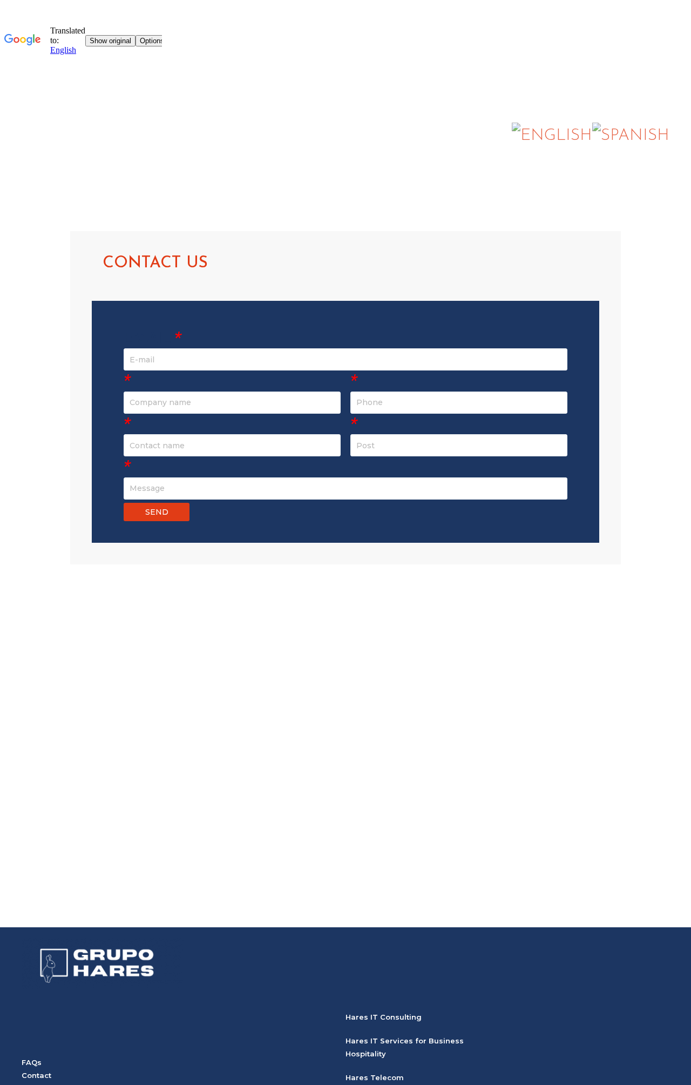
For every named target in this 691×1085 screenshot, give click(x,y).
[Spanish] (630, 135)
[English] (552, 135)
